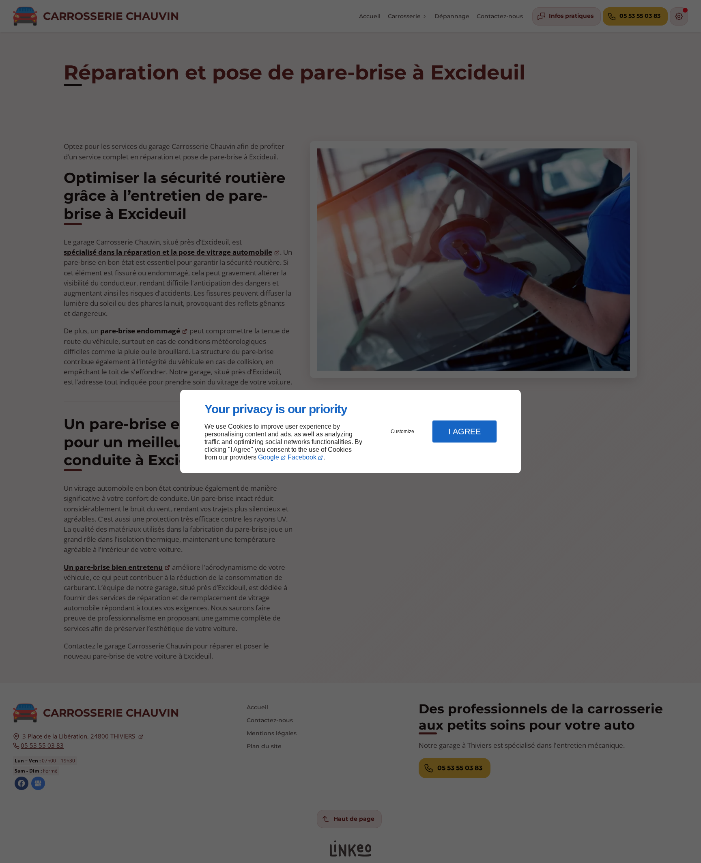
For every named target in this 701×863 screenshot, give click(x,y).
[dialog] (350, 432)
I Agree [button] (464, 431)
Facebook (302, 457)
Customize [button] (402, 431)
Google (268, 457)
